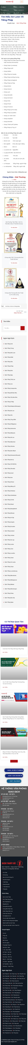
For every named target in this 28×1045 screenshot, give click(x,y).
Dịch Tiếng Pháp (21, 23)
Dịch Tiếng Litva (9, 548)
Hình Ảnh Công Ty (6, 879)
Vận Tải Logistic (6, 942)
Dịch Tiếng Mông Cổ (10, 486)
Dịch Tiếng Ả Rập (9, 401)
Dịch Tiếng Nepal (9, 504)
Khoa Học (5, 937)
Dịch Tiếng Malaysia (10, 432)
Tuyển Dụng (5, 882)
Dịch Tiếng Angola (9, 522)
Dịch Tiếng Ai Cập (9, 517)
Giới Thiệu (5, 872)
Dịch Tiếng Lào (9, 383)
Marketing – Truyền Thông (8, 966)
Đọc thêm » (5, 652)
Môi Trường (5, 940)
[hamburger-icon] (21, 2)
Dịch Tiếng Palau (9, 593)
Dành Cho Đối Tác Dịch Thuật (9, 922)
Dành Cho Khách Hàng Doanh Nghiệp (10, 920)
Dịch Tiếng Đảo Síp (10, 597)
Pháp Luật (5, 935)
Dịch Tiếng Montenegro (11, 588)
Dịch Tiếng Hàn (9, 361)
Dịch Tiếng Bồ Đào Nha (11, 392)
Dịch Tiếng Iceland (9, 531)
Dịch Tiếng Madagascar (11, 580)
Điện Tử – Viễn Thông (7, 959)
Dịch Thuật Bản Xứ (7, 901)
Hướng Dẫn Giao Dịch (7, 906)
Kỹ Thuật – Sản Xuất (7, 952)
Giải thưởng (5, 874)
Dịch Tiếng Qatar (9, 602)
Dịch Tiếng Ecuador (10, 526)
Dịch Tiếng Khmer (9, 482)
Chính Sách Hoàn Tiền (7, 913)
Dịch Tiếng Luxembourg (11, 571)
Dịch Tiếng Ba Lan (9, 410)
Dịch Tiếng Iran (9, 477)
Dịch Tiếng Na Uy (9, 459)
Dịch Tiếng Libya (9, 566)
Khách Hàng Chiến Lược (8, 911)
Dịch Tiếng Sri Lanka (10, 562)
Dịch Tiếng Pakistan (10, 490)
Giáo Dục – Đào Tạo (7, 954)
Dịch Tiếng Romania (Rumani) (12, 455)
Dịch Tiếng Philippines (10, 424)
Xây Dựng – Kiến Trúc (7, 956)
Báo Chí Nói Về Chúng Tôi (8, 877)
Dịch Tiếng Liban (9, 557)
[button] (14, 761)
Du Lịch (4, 933)
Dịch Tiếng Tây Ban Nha (11, 397)
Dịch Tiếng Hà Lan (9, 437)
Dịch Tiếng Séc (9, 415)
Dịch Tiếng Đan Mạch (10, 450)
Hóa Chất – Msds (6, 947)
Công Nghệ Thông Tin (7, 945)
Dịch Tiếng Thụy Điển (10, 419)
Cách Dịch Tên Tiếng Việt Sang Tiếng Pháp (13, 648)
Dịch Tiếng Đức (9, 370)
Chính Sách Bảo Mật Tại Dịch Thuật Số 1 (11, 925)
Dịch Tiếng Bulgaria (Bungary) (12, 406)
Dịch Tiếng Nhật (9, 357)
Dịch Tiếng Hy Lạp (9, 539)
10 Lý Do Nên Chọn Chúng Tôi (9, 918)
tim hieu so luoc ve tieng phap (12, 306)
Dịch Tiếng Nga (9, 375)
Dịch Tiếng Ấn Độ (9, 499)
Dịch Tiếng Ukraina (10, 446)
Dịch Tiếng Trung (9, 348)
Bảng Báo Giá (5, 904)
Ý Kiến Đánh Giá (6, 886)
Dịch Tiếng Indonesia (10, 428)
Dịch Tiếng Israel (9, 473)
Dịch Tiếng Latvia (9, 544)
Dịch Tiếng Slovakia (10, 468)
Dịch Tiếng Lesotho (10, 553)
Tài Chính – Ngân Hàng (7, 961)
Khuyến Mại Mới (6, 884)
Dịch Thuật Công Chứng (8, 899)
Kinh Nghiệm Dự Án (7, 915)
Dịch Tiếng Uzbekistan (10, 495)
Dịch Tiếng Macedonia (10, 575)
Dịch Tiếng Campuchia (11, 388)
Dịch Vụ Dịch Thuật (7, 897)
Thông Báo (5, 889)
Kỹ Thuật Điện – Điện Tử (8, 963)
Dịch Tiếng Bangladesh (11, 508)
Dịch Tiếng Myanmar (10, 441)
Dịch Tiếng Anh (9, 343)
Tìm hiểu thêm (14, 227)
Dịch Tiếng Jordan (9, 535)
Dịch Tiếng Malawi (9, 584)
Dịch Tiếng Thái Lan (10, 379)
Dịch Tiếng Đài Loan (10, 352)
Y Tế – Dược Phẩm (7, 949)
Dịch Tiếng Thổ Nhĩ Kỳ (10, 464)
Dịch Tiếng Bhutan (9, 513)
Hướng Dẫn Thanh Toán (8, 908)
